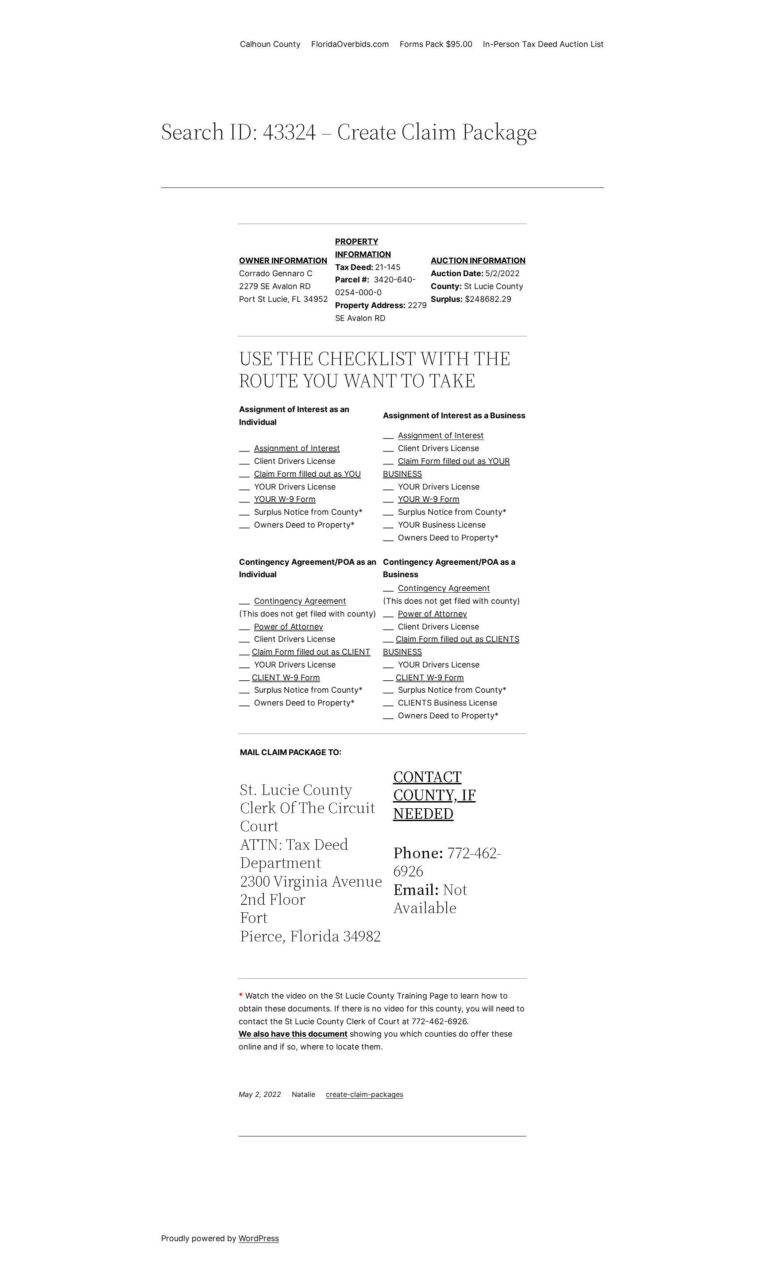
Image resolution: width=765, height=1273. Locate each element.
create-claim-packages (364, 1094)
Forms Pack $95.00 (436, 44)
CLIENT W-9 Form (286, 677)
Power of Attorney (288, 626)
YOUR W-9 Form (285, 499)
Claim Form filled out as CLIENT (311, 651)
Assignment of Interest (297, 448)
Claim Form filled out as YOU (307, 473)
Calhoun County (270, 44)
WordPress (259, 1238)
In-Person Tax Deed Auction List (543, 44)
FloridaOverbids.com (350, 44)
